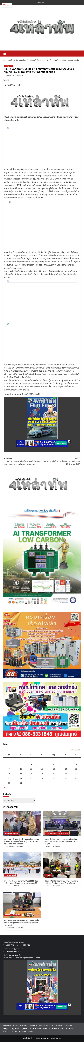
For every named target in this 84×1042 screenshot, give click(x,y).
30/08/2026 (19, 927)
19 (42, 774)
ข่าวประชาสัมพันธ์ (51, 833)
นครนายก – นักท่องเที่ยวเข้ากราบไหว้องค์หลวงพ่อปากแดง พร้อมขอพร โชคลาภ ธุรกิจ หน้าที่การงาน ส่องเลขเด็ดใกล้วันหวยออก (21, 841)
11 (31, 769)
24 (21, 778)
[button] (5, 53)
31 (21, 783)
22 (76, 774)
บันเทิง (14, 1031)
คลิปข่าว (69, 1029)
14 (66, 769)
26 (42, 778)
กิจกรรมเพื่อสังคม (46, 1026)
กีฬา (62, 1029)
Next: (61, 461)
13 (54, 769)
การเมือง (46, 1029)
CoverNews (45, 1038)
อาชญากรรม (8, 66)
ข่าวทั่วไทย (7, 1026)
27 (54, 778)
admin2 (48, 846)
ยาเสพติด (48, 875)
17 (21, 774)
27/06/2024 (19, 75)
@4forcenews (10, 75)
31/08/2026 (19, 846)
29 (76, 778)
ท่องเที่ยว (58, 1026)
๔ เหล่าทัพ (68, 1026)
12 (42, 769)
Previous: (23, 461)
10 (21, 769)
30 (9, 783)
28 (66, 778)
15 (76, 769)
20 (54, 774)
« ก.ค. (5, 788)
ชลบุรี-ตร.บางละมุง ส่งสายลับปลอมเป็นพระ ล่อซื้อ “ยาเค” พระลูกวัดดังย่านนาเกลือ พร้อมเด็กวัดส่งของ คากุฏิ (21, 922)
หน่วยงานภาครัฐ (63, 833)
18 (31, 774)
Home (30, 1031)
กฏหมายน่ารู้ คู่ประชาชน (21, 1029)
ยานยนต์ (55, 1029)
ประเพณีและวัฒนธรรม (11, 833)
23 (9, 778)
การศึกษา (33, 1026)
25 (31, 778)
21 (66, 774)
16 (9, 774)
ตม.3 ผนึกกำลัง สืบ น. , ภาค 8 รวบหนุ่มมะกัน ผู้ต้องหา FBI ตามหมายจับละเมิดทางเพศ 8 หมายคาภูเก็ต (61, 841)
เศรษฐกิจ (6, 1029)
